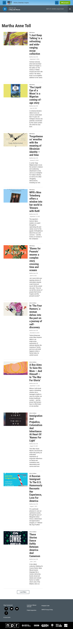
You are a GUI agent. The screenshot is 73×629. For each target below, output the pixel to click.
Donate (66, 3)
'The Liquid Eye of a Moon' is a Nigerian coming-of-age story (35, 95)
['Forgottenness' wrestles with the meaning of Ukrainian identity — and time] (16, 139)
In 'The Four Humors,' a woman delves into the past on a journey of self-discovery (35, 316)
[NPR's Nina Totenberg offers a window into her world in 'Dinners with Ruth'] (16, 195)
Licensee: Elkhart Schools (31, 606)
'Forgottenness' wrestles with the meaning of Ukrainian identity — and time (36, 146)
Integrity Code (45, 605)
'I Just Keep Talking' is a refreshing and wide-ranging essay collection (35, 44)
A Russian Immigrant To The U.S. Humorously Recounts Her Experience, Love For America (35, 488)
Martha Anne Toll (33, 57)
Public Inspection (31, 610)
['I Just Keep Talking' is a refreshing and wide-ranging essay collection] (16, 38)
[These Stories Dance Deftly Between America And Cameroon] (16, 538)
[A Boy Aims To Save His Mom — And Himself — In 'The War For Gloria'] (16, 368)
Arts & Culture (32, 303)
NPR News (32, 32)
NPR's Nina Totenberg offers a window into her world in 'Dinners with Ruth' (35, 202)
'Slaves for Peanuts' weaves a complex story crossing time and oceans (35, 259)
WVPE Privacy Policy (47, 609)
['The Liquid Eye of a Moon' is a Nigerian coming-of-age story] (16, 90)
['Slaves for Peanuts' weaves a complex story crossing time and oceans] (16, 252)
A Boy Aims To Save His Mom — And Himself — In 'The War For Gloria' (35, 372)
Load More (23, 592)
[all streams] (70, 8)
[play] (4, 9)
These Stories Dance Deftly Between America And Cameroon (34, 545)
